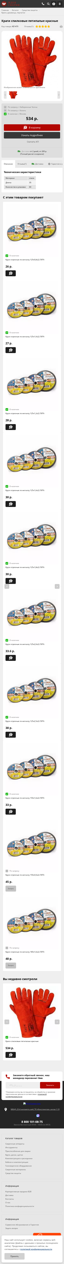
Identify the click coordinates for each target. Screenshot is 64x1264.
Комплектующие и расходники (18, 1158)
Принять (14, 1256)
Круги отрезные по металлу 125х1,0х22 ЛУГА (25, 336)
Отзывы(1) (22, 164)
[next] (57, 586)
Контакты (9, 1199)
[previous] (6, 586)
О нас (7, 1202)
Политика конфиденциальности (19, 1206)
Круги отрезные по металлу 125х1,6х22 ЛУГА (25, 490)
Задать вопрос (11, 1228)
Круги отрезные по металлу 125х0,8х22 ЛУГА (25, 259)
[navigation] (60, 4)
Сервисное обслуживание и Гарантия (22, 1224)
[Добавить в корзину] (11, 273)
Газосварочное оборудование (18, 1166)
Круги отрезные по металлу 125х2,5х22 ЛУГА (25, 721)
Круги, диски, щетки (14, 1155)
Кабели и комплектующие (16, 1162)
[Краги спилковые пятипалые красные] (32, 61)
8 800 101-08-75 (32, 1122)
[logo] (32, 1103)
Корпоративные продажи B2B (18, 1191)
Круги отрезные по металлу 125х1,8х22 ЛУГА (25, 567)
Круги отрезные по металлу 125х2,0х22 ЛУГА (25, 644)
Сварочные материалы (15, 1169)
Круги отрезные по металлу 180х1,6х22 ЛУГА (25, 952)
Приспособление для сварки (18, 1151)
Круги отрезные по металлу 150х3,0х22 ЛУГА (25, 875)
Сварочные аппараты (14, 1144)
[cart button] (53, 4)
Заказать (50, 1085)
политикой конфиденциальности (36, 1249)
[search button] (48, 4)
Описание (8, 164)
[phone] (43, 4)
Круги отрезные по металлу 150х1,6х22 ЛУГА (25, 798)
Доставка (39, 164)
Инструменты (11, 1147)
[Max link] (37, 1115)
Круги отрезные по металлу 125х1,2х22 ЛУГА (25, 413)
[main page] (10, 3)
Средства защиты (13, 1173)
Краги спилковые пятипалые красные (22, 1041)
